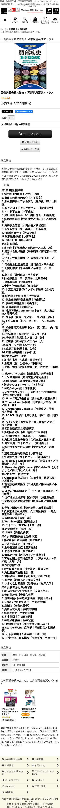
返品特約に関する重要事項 (17, 124)
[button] (4, 11)
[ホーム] (5, 20)
